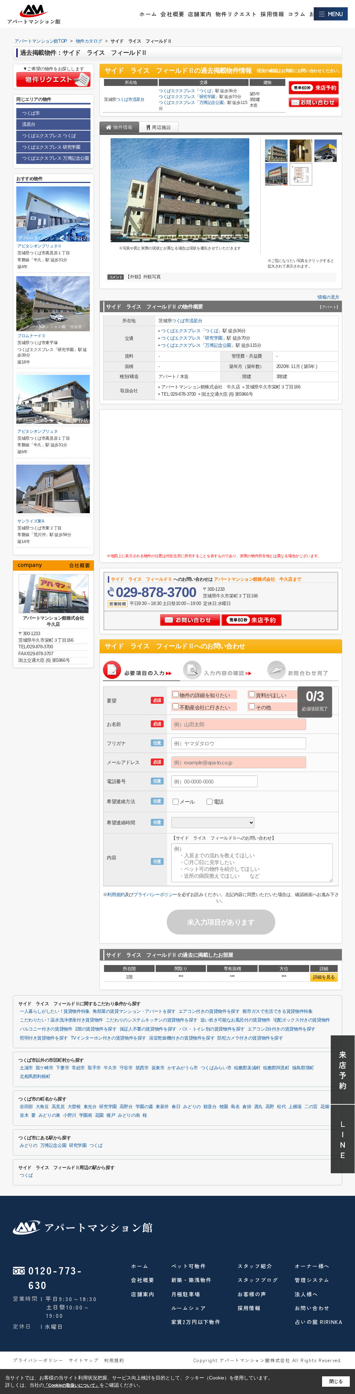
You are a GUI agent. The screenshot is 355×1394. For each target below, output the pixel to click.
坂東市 (158, 1068)
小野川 (69, 1115)
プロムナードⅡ (31, 335)
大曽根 (74, 1106)
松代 (281, 1106)
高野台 (126, 1106)
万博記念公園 (211, 102)
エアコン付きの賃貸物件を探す (209, 1011)
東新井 (162, 1106)
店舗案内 (200, 14)
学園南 (85, 1115)
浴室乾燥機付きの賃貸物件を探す (182, 1038)
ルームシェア (188, 1308)
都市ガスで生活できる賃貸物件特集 (277, 1011)
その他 (263, 707)
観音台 (210, 1106)
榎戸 (110, 1115)
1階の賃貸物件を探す (95, 1029)
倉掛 (246, 1106)
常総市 (78, 1068)
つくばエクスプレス (177, 90)
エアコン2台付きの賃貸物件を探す (281, 1029)
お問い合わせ (312, 1308)
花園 (99, 1115)
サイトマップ (84, 1360)
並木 (24, 1115)
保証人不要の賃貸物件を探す (148, 1029)
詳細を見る (324, 977)
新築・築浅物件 (191, 1279)
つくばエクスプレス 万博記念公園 (55, 158)
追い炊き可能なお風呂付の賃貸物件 (235, 1020)
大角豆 (42, 1106)
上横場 (295, 1106)
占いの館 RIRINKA (319, 1321)
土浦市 (26, 1068)
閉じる (336, 1381)
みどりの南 (129, 1115)
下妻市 (62, 1068)
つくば (205, 90)
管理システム (312, 1279)
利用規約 (115, 894)
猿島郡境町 (303, 1068)
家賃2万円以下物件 (196, 1321)
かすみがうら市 (182, 1068)
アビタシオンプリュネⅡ (39, 246)
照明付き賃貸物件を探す (44, 1038)
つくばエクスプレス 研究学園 (51, 147)
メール (187, 802)
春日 (176, 1106)
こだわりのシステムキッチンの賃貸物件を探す (152, 1020)
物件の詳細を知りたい (205, 695)
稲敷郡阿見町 (276, 1068)
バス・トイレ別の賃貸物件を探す (212, 1029)
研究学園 (207, 96)
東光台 (90, 1106)
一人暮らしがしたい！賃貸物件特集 (55, 1011)
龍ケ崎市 (44, 1068)
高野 (270, 1106)
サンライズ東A (30, 521)
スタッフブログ (257, 1279)
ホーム (148, 14)
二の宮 (311, 1106)
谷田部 (26, 1106)
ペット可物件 (188, 1266)
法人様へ (306, 1294)
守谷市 (126, 1068)
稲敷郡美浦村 (247, 1068)
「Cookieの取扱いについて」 (71, 1385)
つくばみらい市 (216, 1068)
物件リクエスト (236, 14)
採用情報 (272, 14)
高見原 (58, 1106)
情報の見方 (328, 297)
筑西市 (142, 1068)
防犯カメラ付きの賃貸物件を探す (250, 1038)
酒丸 (258, 1106)
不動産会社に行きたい (205, 707)
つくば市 (124, 99)
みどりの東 (49, 1115)
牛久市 (110, 1068)
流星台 (138, 99)
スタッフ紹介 (254, 1266)
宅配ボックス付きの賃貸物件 (301, 1020)
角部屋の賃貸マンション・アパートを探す (134, 1011)
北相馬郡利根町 (35, 1076)
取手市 (94, 1068)
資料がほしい (271, 695)
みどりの (192, 1106)
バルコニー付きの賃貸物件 (46, 1029)
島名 (235, 1106)
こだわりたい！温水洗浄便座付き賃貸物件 (61, 1020)
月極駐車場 (185, 1294)
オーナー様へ (312, 1266)
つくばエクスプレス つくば (49, 135)
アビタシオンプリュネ (37, 431)
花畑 (324, 1106)
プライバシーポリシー (155, 894)
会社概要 (172, 14)
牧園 (223, 1106)
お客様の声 (252, 1294)
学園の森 (144, 1106)
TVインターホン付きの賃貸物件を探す (108, 1038)
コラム (297, 14)
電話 (219, 802)
